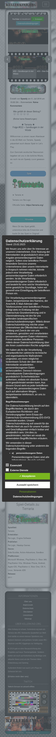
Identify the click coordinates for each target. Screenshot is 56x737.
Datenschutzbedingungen (28, 496)
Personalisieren (27, 491)
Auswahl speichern (27, 485)
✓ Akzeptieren (27, 476)
